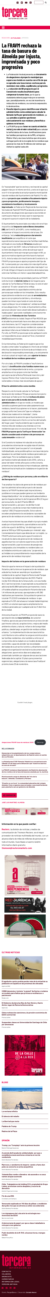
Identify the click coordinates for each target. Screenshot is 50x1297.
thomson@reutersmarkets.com (17, 848)
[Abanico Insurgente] (25, 930)
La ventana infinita (10, 1111)
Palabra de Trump (9, 1126)
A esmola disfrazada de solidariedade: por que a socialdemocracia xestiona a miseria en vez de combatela (22, 1155)
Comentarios (8, 1279)
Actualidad (15, 38)
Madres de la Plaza (9, 1131)
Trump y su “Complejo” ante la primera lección (21, 1145)
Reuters (5, 829)
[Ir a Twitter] (22, 2)
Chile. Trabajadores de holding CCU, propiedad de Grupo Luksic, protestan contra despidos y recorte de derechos (25, 1186)
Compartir (10, 795)
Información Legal (11, 1281)
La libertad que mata (10, 1121)
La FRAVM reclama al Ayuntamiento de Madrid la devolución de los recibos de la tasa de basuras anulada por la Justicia (25, 771)
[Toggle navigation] (3, 27)
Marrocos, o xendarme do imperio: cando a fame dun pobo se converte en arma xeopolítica (23, 1166)
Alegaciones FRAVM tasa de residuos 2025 (17, 742)
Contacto (6, 1271)
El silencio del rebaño (10, 1116)
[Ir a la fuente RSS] (31, 2)
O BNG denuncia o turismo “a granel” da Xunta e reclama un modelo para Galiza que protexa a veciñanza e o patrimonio (25, 993)
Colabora (6, 1274)
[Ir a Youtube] (26, 2)
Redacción (6, 38)
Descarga (40, 742)
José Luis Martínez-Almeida (13, 802)
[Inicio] (14, 13)
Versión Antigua (9, 1284)
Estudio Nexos (31, 1292)
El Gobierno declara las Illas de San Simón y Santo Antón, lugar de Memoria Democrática (22, 1004)
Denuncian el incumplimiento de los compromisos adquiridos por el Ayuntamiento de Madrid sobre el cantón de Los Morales (24, 755)
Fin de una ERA (8, 1196)
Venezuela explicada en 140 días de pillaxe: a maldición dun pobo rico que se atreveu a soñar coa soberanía (24, 1205)
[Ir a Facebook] (18, 2)
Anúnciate (7, 1276)
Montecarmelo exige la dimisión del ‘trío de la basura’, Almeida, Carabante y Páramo (19, 777)
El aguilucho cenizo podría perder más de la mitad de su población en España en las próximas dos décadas (25, 982)
